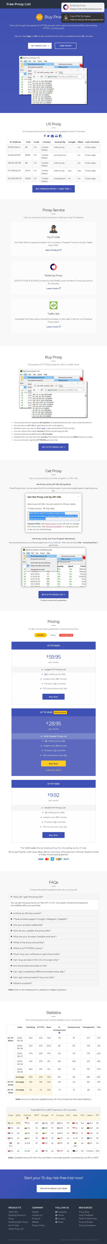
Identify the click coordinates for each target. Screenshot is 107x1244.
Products (36, 1218)
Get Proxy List (39, 46)
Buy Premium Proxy (52, 189)
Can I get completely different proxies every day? (38, 971)
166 (45, 741)
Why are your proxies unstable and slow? (34, 936)
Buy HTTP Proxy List (53, 594)
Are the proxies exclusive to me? (29, 966)
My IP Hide (81, 848)
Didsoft (35, 1212)
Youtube (61, 1218)
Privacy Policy (38, 1225)
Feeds (60, 1222)
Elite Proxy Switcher (52, 543)
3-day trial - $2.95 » (53, 770)
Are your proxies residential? (27, 925)
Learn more (52, 326)
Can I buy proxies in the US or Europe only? (35, 960)
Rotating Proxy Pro (52, 848)
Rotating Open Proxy (18, 1222)
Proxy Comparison (87, 1225)
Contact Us (37, 1215)
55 (46, 812)
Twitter (60, 1215)
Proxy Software (86, 1222)
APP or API (50, 903)
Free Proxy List (19, 4)
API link (44, 488)
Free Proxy (66, 46)
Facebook (62, 1212)
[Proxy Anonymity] (59, 1033)
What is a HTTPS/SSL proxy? (27, 948)
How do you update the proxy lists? (31, 931)
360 (46, 674)
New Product (53, 250)
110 (55, 683)
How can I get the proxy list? (27, 897)
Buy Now (53, 697)
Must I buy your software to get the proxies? (36, 954)
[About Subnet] (27, 1118)
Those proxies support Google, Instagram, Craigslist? (39, 919)
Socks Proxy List (15, 1229)
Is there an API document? (26, 913)
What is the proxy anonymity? (28, 942)
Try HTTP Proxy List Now (53, 1188)
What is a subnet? (22, 983)
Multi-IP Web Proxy (88, 1218)
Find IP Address (86, 1215)
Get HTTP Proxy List (53, 447)
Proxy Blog (84, 1212)
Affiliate (35, 1222)
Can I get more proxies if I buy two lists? (33, 977)
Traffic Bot (13, 1212)
